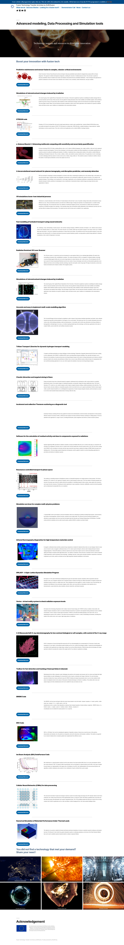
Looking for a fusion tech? (49, 7)
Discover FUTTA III (62, 880)
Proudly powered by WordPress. (49, 939)
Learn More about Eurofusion (104, 880)
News (78, 7)
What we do (20, 7)
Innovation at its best (103, 908)
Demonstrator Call (68, 7)
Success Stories (32, 7)
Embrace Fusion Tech (62, 908)
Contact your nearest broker (20, 880)
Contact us (86, 7)
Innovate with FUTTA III (20, 908)
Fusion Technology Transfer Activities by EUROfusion (35, 5)
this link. (109, 2)
